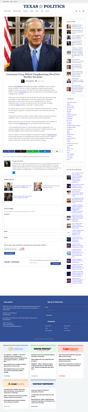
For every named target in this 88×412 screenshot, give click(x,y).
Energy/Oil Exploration (72, 114)
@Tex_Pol (9, 323)
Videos (68, 159)
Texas (68, 152)
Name (6, 231)
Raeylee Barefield (30, 81)
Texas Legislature (11, 156)
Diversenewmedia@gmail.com (13, 326)
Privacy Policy (6, 1)
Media (31, 11)
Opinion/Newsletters (71, 138)
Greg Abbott (18, 86)
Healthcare (69, 123)
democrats (69, 109)
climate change (70, 106)
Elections (25, 11)
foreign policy (70, 116)
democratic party (70, 107)
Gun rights (69, 122)
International (69, 129)
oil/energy (69, 136)
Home (4, 156)
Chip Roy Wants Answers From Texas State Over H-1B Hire (51, 186)
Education (69, 111)
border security (52, 134)
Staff (11, 1)
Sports (37, 11)
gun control (69, 120)
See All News (7, 376)
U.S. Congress (70, 157)
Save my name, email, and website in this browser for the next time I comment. (25, 245)
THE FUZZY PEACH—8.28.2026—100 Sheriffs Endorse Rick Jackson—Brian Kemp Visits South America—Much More (14, 391)
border (18, 105)
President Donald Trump (72, 143)
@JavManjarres (7, 314)
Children (68, 104)
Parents (68, 140)
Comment (7, 214)
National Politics (17, 11)
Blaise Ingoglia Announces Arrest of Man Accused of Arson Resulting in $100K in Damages (14, 370)
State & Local (70, 148)
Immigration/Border (71, 127)
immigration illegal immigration (74, 125)
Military (68, 132)
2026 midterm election (72, 102)
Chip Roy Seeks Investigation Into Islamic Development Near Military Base (22, 186)
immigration (22, 92)
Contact (15, 1)
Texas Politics (7, 11)
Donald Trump (23, 123)
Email (6, 237)
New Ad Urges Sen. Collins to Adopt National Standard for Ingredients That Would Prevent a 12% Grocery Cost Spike (43, 401)
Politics (68, 141)
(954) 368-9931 (10, 324)
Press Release (70, 145)
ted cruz (68, 150)
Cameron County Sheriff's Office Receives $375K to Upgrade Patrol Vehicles (22, 196)
